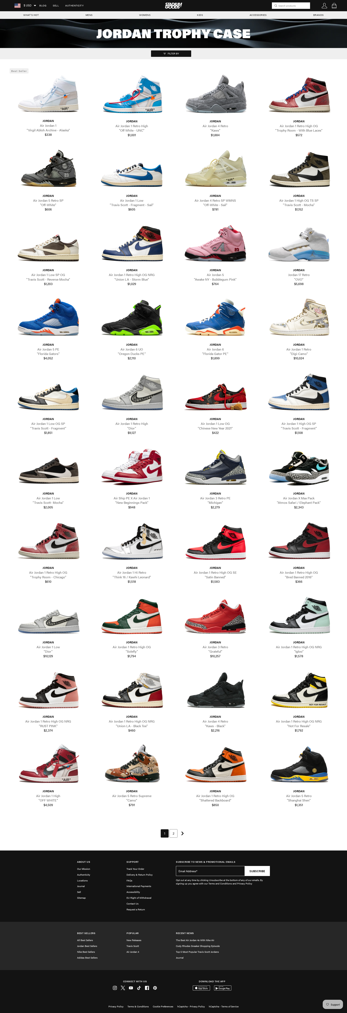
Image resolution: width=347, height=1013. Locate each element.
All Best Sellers (85, 940)
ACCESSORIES (258, 15)
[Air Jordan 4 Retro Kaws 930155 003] (215, 96)
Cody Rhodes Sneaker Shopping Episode (198, 946)
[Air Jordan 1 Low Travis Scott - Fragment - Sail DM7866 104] (131, 170)
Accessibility (133, 892)
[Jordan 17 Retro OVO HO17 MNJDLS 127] (298, 245)
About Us (83, 862)
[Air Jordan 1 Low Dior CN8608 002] (48, 617)
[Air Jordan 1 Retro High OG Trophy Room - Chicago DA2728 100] (48, 542)
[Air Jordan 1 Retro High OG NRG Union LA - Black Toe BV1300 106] (131, 691)
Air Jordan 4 (133, 952)
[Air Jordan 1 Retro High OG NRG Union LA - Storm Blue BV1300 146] (131, 245)
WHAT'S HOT (31, 15)
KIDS (200, 15)
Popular (133, 933)
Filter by (173, 53)
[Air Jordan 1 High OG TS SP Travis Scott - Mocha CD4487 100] (298, 170)
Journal (81, 886)
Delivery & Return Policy (140, 874)
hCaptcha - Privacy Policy (191, 1006)
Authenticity (74, 5)
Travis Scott (133, 946)
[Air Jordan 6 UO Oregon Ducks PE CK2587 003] (131, 319)
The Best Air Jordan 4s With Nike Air (195, 940)
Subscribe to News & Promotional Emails (205, 862)
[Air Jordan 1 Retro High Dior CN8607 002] (131, 394)
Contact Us (133, 903)
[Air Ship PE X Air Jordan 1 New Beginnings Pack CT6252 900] (131, 468)
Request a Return (136, 909)
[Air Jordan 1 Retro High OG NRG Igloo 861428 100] (298, 617)
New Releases (134, 940)
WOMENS (144, 15)
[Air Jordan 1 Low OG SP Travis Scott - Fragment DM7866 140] (48, 394)
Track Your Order (135, 869)
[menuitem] (43, 5)
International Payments (139, 886)
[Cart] (334, 5)
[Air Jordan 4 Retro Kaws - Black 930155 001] (215, 691)
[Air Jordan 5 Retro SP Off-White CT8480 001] (48, 170)
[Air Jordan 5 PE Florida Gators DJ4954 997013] (48, 319)
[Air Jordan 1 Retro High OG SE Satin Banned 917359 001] (215, 542)
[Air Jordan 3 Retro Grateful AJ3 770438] (215, 617)
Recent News (185, 933)
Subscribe (257, 871)
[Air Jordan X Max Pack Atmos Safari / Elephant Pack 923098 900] (298, 468)
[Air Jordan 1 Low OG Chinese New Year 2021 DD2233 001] (215, 394)
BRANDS (318, 15)
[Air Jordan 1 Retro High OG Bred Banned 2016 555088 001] (298, 542)
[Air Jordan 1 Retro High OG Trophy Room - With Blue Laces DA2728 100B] (298, 96)
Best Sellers (86, 933)
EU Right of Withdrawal (139, 898)
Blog (42, 5)
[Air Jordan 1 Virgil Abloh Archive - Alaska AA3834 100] (48, 96)
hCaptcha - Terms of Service (224, 1006)
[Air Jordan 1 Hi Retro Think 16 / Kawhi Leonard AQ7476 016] (131, 542)
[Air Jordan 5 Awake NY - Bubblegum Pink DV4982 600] (215, 245)
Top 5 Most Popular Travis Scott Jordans (197, 952)
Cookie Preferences (163, 1006)
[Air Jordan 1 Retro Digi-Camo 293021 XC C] (298, 319)
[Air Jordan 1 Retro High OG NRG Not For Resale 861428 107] (298, 691)
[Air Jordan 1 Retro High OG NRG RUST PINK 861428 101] (48, 691)
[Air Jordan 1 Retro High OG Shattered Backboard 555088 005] (215, 766)
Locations (82, 880)
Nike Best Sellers (86, 952)
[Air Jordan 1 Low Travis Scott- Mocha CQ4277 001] (48, 468)
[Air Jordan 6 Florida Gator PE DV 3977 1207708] (215, 319)
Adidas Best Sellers (87, 957)
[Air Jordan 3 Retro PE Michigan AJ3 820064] (215, 468)
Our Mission (83, 869)
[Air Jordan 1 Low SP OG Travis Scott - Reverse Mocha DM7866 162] (48, 245)
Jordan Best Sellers (87, 946)
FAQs (129, 880)
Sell (56, 5)
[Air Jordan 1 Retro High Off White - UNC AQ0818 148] (131, 96)
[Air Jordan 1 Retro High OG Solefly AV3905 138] (131, 617)
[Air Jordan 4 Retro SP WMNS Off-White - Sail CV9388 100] (215, 170)
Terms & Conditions (138, 1006)
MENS (89, 15)
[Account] (324, 5)
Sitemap (81, 898)
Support (133, 862)
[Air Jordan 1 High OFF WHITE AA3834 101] (48, 766)
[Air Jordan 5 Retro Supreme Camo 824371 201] (131, 766)
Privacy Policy (115, 1006)
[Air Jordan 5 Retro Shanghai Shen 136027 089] (298, 766)
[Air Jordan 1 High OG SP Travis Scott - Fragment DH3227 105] (298, 394)
